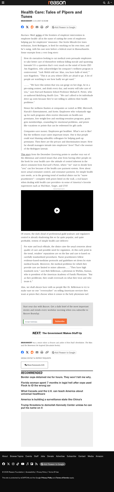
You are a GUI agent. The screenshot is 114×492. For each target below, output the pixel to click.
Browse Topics (16, 456)
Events (29, 456)
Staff (36, 456)
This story (26, 154)
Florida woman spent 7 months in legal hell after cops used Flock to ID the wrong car (56, 384)
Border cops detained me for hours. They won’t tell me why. (56, 377)
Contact (82, 456)
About (5, 456)
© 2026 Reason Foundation (13, 472)
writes (39, 35)
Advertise (60, 456)
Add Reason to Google (64, 27)
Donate (50, 456)
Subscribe (60, 321)
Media (91, 456)
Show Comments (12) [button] (35, 365)
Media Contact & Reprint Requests (36, 358)
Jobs (43, 456)
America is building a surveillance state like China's (51, 399)
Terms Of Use (54, 472)
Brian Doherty (26, 21)
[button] (110, 2)
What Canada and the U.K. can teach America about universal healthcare (52, 392)
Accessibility (30, 472)
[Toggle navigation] (3, 3)
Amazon (99, 456)
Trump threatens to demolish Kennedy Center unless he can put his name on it (56, 406)
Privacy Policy (42, 472)
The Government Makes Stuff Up (57, 333)
